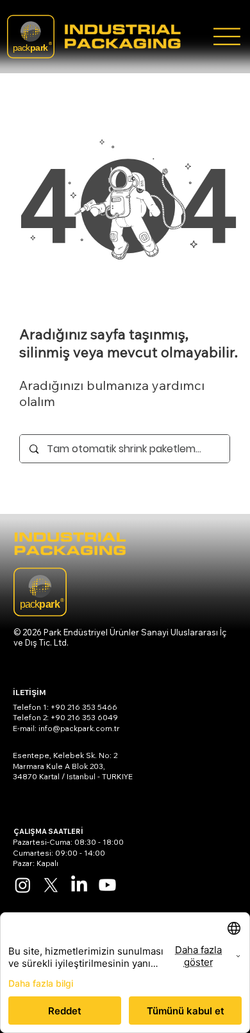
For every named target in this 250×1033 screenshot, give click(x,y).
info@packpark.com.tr (79, 728)
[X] (51, 885)
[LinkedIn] (79, 885)
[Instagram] (23, 885)
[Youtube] (107, 885)
